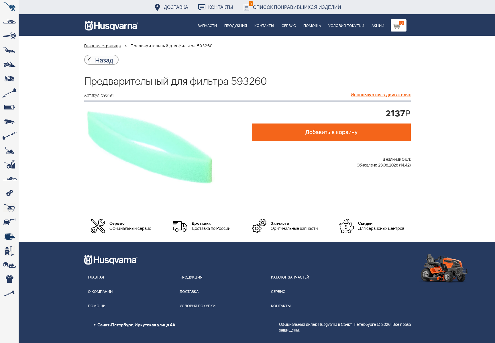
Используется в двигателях (381, 94)
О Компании (100, 292)
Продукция (235, 26)
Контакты (220, 7)
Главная (96, 277)
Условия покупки (346, 26)
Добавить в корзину (331, 132)
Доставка (176, 7)
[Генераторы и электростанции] (9, 208)
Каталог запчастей (290, 277)
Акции (378, 26)
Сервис (289, 26)
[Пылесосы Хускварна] (9, 251)
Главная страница (102, 46)
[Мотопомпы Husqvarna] (9, 236)
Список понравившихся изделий (295, 5)
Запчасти (207, 26)
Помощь (312, 26)
